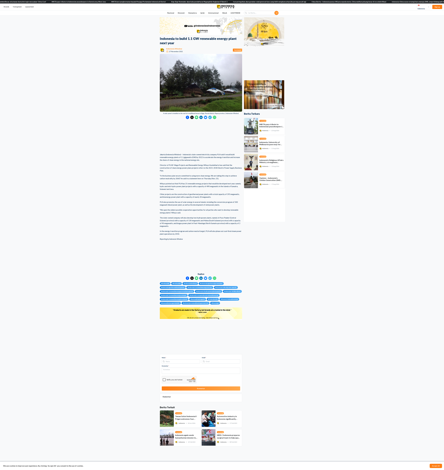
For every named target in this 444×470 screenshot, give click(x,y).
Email (204, 357)
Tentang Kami (17, 7)
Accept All (436, 466)
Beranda (6, 7)
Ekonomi (181, 13)
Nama (164, 357)
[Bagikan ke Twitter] (192, 117)
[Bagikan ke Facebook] (187, 117)
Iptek (202, 13)
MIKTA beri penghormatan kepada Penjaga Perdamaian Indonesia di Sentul (111, 2)
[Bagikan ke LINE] (196, 117)
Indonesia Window (174, 49)
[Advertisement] (201, 136)
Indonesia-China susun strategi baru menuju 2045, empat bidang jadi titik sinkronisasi (395, 2)
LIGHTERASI (235, 13)
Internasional (213, 13)
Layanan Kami (29, 7)
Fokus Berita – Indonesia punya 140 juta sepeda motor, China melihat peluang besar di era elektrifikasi (321, 2)
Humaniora (192, 13)
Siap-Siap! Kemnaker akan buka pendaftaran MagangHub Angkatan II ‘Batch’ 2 (172, 2)
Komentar (165, 366)
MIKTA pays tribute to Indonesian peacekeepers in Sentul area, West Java (51, 2)
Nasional (170, 13)
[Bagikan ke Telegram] (210, 117)
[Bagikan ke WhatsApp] (214, 117)
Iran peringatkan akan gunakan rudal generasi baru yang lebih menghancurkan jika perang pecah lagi (242, 2)
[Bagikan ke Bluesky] (205, 117)
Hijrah (224, 13)
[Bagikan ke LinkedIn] (201, 117)
